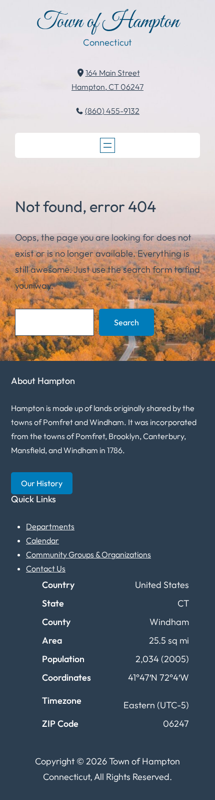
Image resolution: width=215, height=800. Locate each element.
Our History (41, 483)
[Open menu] (107, 145)
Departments (50, 526)
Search (126, 322)
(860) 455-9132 (112, 111)
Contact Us (46, 568)
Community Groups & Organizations (88, 554)
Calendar (42, 540)
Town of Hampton (107, 22)
